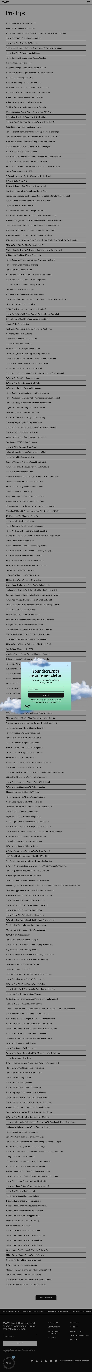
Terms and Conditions (49, 702)
